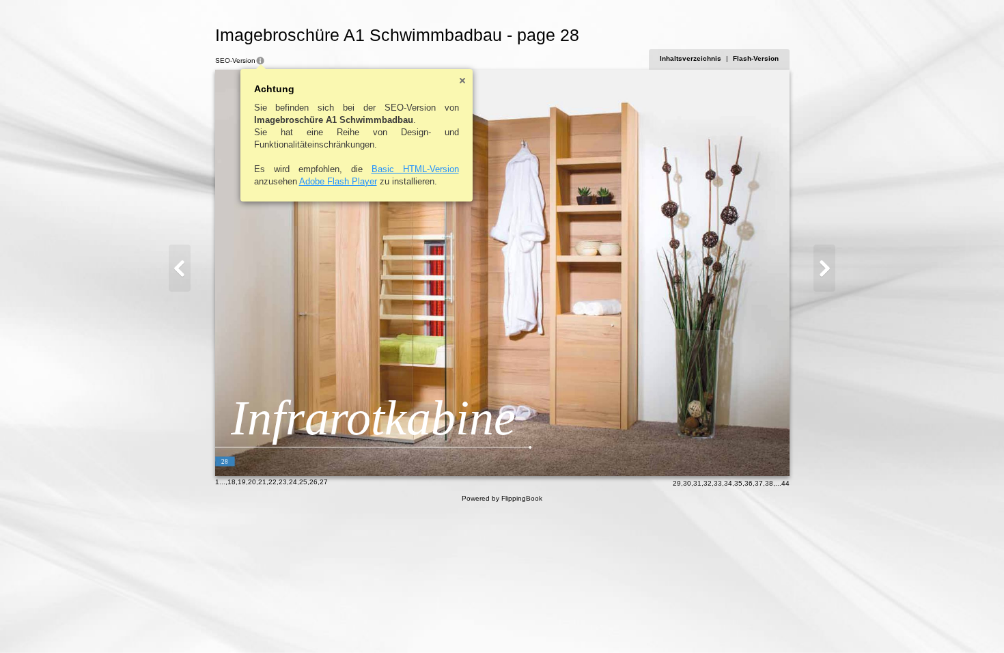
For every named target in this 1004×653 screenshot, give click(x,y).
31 (697, 483)
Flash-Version (756, 58)
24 (293, 482)
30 (687, 483)
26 (313, 482)
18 (231, 482)
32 (707, 483)
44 (785, 483)
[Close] (462, 80)
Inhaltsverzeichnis (690, 58)
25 (303, 482)
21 (262, 482)
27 (324, 482)
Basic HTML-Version (415, 169)
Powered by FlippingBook (502, 498)
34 (728, 483)
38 (769, 483)
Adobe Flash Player (338, 181)
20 (252, 482)
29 (677, 483)
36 (748, 483)
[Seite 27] (179, 268)
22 (272, 482)
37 (759, 483)
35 (738, 483)
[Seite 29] (824, 268)
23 (283, 482)
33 (718, 483)
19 (242, 482)
